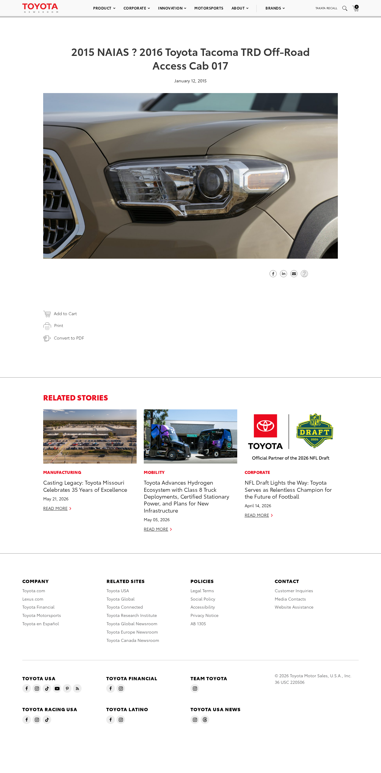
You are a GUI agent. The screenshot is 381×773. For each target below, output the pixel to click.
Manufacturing (62, 472)
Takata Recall (326, 8)
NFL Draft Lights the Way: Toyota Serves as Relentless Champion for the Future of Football (288, 489)
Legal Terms (202, 590)
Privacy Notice (204, 615)
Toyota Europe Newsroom (132, 632)
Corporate (135, 7)
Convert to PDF (69, 338)
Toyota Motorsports (41, 615)
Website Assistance (294, 607)
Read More (55, 508)
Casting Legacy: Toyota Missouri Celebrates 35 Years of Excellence (85, 485)
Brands (273, 7)
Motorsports (209, 7)
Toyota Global (121, 599)
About (238, 7)
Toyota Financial (38, 607)
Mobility (154, 472)
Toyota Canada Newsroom (133, 640)
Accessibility (202, 607)
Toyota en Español (40, 623)
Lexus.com (32, 599)
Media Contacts (290, 599)
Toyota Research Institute (132, 615)
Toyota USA (118, 590)
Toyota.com (33, 590)
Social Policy (202, 599)
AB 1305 (198, 623)
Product (102, 7)
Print (58, 325)
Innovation (170, 7)
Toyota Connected (125, 607)
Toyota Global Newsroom (132, 623)
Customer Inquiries (294, 590)
